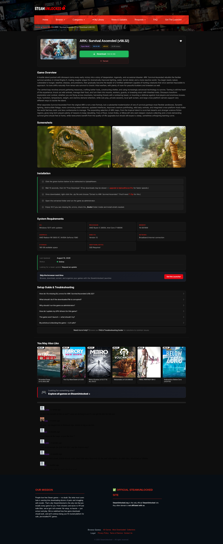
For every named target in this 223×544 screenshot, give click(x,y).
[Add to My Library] (181, 41)
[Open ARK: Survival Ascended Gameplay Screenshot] (149, 147)
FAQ (155, 20)
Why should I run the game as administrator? (57, 305)
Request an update (69, 267)
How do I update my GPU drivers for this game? (58, 311)
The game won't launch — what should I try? (57, 317)
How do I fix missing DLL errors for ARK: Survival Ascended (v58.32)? (66, 294)
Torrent (105, 61)
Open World (47, 27)
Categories (78, 20)
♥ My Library (98, 20)
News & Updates (119, 20)
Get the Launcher (173, 20)
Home (45, 20)
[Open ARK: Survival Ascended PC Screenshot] (74, 147)
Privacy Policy (103, 533)
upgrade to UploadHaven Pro (121, 188)
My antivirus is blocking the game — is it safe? (57, 323)
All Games (107, 530)
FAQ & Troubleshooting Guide (111, 330)
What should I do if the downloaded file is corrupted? (60, 299)
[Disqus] (111, 437)
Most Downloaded (119, 530)
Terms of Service (116, 533)
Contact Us (128, 533)
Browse (59, 20)
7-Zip (131, 194)
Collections (131, 530)
